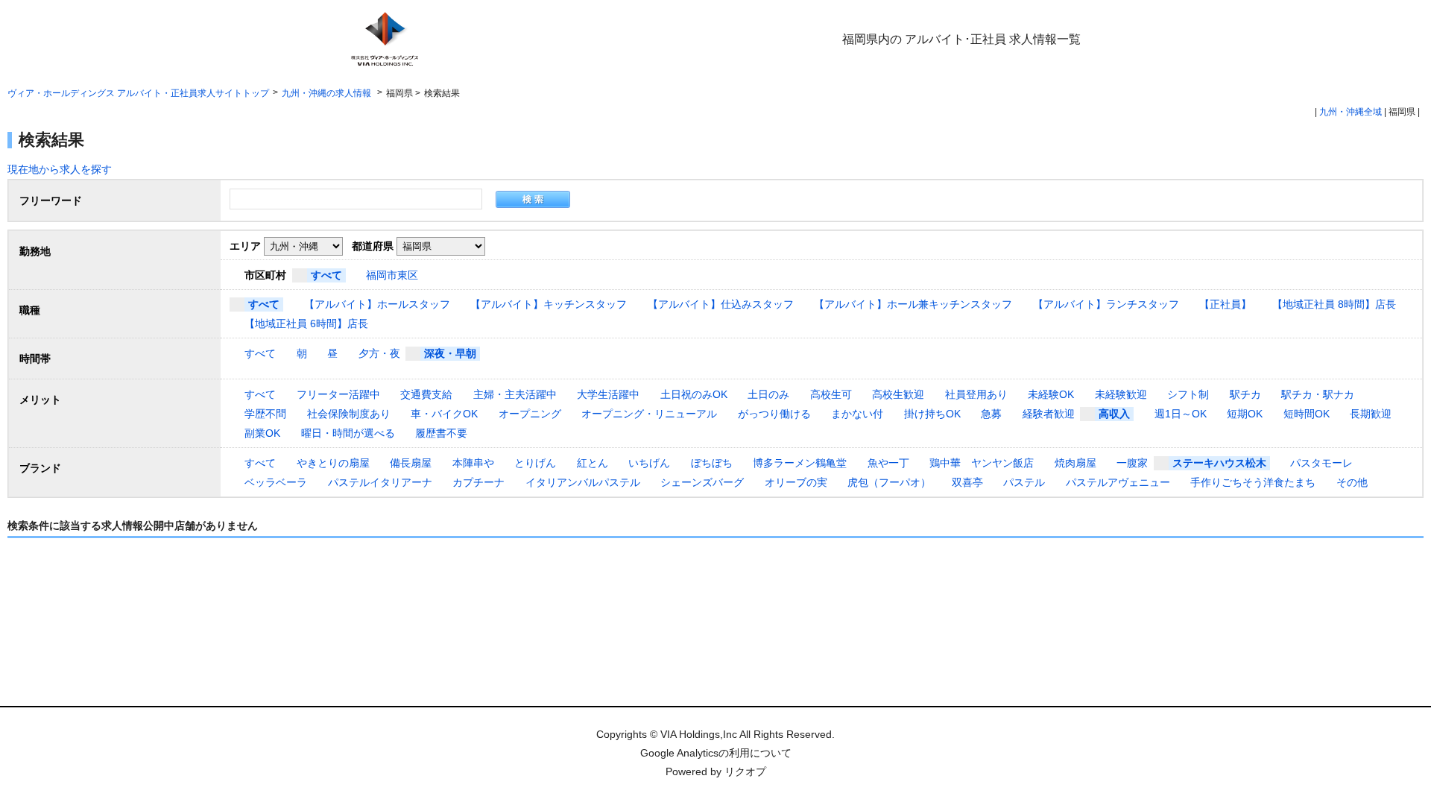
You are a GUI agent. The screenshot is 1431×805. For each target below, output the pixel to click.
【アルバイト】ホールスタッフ (377, 304)
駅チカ (1245, 394)
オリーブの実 (796, 482)
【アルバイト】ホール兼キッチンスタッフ (913, 304)
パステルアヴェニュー (1118, 482)
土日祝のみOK (693, 394)
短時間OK (1306, 414)
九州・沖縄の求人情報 (327, 93)
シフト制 (1188, 394)
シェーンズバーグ (702, 482)
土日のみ (768, 394)
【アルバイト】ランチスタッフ (1106, 304)
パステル (1024, 482)
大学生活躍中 (608, 394)
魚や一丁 (888, 463)
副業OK (262, 433)
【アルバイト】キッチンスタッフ (548, 304)
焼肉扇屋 (1075, 463)
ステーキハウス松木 (1219, 463)
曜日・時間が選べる (348, 433)
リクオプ (745, 771)
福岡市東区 (392, 275)
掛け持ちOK (932, 414)
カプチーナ (478, 482)
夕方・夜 (379, 353)
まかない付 (857, 414)
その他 (1352, 482)
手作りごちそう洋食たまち (1252, 482)
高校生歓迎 (898, 394)
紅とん (592, 463)
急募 (991, 414)
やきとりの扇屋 (333, 463)
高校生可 (831, 394)
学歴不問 (265, 414)
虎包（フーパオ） (889, 482)
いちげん (649, 463)
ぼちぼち (712, 463)
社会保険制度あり (349, 414)
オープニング (530, 414)
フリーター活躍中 (338, 394)
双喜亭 (967, 482)
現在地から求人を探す (59, 169)
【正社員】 (1225, 304)
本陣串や (473, 463)
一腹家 (1132, 463)
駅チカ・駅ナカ (1317, 394)
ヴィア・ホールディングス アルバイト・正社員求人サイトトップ (138, 93)
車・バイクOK (444, 414)
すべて (326, 275)
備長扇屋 (411, 463)
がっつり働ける (774, 414)
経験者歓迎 (1049, 414)
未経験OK (1051, 394)
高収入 (1114, 414)
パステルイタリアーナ (380, 482)
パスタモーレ (1321, 463)
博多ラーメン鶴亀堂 (800, 463)
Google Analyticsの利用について (716, 753)
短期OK (1245, 414)
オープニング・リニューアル (649, 414)
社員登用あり (976, 394)
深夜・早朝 (450, 353)
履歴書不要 (441, 433)
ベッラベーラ (275, 482)
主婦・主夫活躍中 (515, 394)
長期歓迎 (1370, 414)
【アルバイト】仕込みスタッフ (721, 304)
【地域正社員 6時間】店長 (306, 323)
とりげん (535, 463)
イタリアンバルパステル (582, 482)
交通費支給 (426, 394)
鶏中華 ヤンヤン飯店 (981, 463)
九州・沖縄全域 (1350, 112)
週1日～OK (1180, 414)
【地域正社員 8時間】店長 (1334, 304)
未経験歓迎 (1121, 394)
